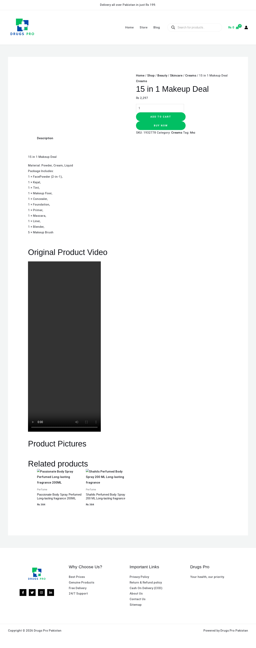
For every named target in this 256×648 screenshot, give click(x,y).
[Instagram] (41, 592)
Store (143, 27)
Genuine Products (81, 582)
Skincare (176, 75)
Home (129, 27)
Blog (156, 27)
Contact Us (137, 599)
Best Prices (77, 577)
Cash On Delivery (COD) (146, 588)
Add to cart (160, 116)
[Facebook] (23, 592)
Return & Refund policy (146, 582)
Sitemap (136, 605)
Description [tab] (45, 138)
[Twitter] (32, 592)
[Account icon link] (246, 27)
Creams (190, 75)
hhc (192, 132)
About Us (136, 593)
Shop (151, 75)
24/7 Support (78, 593)
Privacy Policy (139, 577)
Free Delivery (77, 588)
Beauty (162, 75)
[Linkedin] (50, 592)
